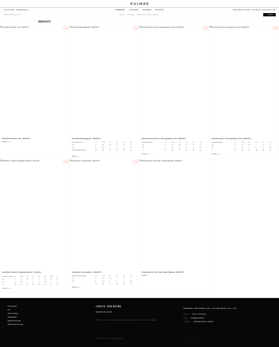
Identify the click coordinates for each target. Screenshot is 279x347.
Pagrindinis (120, 10)
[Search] (267, 4)
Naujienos (147, 10)
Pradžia (122, 14)
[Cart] (275, 3)
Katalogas (133, 10)
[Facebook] (4, 3)
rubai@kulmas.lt (22, 10)
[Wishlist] (271, 3)
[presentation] (104, 147)
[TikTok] (11, 3)
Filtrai (270, 15)
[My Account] (264, 4)
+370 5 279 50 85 (8, 10)
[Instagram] (7, 3)
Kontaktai (159, 10)
